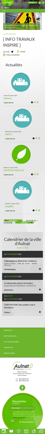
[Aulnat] (7, 3)
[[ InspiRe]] (33, 210)
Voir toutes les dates (22, 247)
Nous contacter (28, 422)
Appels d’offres (9, 353)
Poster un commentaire (13, 55)
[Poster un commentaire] (38, 102)
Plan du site (8, 330)
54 (32, 220)
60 (11, 223)
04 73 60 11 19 (24, 381)
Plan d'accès (8, 347)
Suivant (24, 223)
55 (35, 220)
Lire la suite (6, 51)
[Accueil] (22, 365)
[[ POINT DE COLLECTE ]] (32, 174)
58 (7, 223)
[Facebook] (43, 3)
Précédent (13, 220)
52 (27, 220)
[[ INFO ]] (33, 138)
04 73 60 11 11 (24, 379)
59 (9, 223)
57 (5, 223)
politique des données (19, 417)
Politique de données (11, 342)
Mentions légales (10, 336)
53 (30, 220)
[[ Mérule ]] (32, 102)
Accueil (3, 10)
